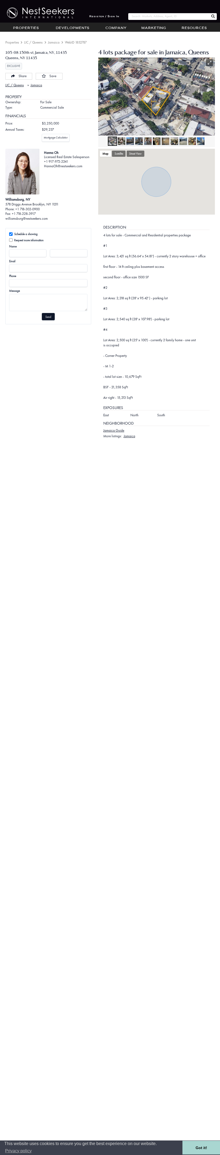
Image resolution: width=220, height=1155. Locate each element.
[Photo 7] (165, 141)
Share (23, 76)
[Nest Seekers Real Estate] (37, 13)
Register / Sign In (104, 16)
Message (14, 291)
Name (13, 246)
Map (105, 153)
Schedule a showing (26, 234)
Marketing (153, 28)
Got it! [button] (201, 1148)
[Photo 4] (139, 141)
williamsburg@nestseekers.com (26, 218)
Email (12, 261)
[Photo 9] (183, 141)
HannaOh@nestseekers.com (63, 166)
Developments (72, 28)
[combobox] (168, 16)
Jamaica (54, 42)
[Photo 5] (148, 141)
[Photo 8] (174, 141)
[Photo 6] (156, 141)
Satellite (119, 153)
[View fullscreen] (209, 62)
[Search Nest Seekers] (213, 16)
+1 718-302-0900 (27, 209)
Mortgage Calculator (56, 137)
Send (48, 317)
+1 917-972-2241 (56, 161)
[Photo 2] (121, 141)
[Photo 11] (200, 141)
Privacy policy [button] (18, 1151)
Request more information (28, 240)
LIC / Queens (33, 42)
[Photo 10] (192, 141)
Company (116, 28)
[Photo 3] (130, 141)
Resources (194, 28)
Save (52, 76)
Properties (26, 28)
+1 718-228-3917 (24, 213)
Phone (12, 276)
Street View (135, 153)
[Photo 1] (112, 141)
